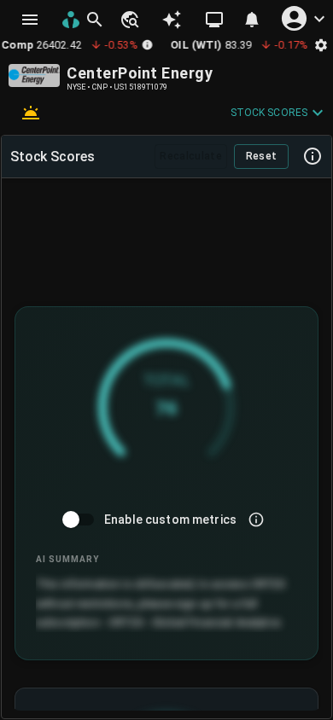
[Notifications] (252, 20)
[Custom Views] (214, 20)
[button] (129, 19)
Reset (262, 156)
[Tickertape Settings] (321, 44)
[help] (312, 156)
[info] (256, 519)
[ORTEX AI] (172, 20)
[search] (95, 20)
